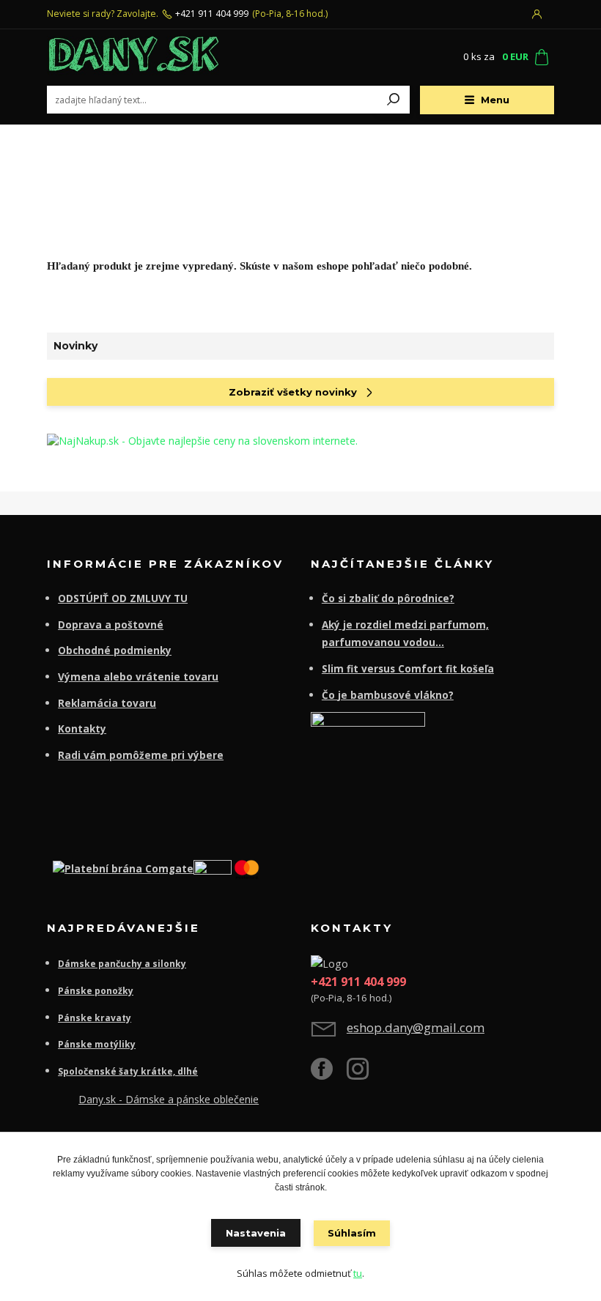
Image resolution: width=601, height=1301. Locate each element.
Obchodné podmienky (115, 650)
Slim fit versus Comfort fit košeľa (408, 668)
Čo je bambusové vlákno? (388, 695)
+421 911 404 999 (211, 14)
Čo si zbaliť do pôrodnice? (388, 598)
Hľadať (393, 100)
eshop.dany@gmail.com (415, 1027)
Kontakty (82, 728)
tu (357, 1273)
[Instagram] (365, 1074)
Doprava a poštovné (110, 624)
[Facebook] (329, 1074)
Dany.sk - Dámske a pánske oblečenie (168, 1099)
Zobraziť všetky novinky (293, 392)
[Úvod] (134, 57)
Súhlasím (352, 1233)
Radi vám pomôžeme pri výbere (141, 755)
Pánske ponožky (95, 991)
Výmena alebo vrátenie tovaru (138, 676)
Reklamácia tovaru (107, 703)
